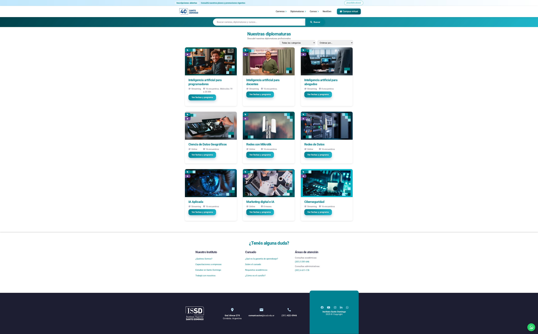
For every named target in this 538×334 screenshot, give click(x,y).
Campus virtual (350, 11)
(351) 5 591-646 (302, 261)
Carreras (280, 11)
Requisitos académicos (256, 270)
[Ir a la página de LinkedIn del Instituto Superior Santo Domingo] (341, 307)
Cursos (313, 11)
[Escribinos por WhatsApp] (531, 327)
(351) (289, 315)
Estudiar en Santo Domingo (208, 270)
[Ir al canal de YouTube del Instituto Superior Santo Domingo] (328, 307)
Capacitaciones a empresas (208, 264)
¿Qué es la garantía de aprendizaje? (261, 259)
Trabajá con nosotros (205, 275)
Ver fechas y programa (202, 97)
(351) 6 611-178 (302, 270)
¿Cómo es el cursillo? (255, 275)
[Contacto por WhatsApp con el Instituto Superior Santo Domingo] (347, 307)
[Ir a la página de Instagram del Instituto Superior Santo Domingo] (335, 307)
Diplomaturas (297, 11)
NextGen (327, 11)
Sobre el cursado (253, 264)
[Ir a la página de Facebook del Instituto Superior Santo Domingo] (322, 307)
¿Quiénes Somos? (203, 259)
